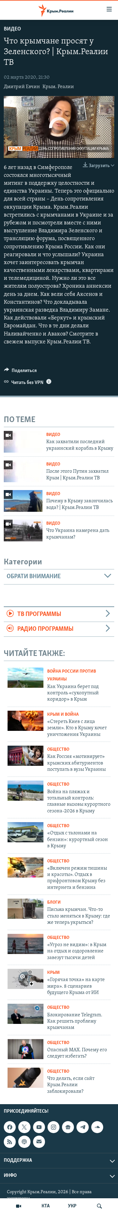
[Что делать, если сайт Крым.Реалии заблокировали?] (25, 1078)
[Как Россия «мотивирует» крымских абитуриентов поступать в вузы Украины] (25, 756)
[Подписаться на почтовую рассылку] (39, 1142)
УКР (72, 1206)
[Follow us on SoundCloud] (97, 1127)
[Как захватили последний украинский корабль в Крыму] (23, 442)
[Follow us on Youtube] (39, 1127)
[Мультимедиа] (18, 1206)
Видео (12, 29)
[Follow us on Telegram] (82, 1127)
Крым (53, 972)
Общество (58, 749)
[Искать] (99, 1206)
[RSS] (10, 1142)
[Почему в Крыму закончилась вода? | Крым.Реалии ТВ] (23, 501)
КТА (46, 1206)
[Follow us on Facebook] (10, 1127)
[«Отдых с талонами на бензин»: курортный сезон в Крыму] (25, 832)
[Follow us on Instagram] (53, 1127)
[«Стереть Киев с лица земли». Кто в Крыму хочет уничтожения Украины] (25, 721)
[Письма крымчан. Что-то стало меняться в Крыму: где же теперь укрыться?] (25, 909)
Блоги (54, 902)
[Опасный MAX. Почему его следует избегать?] (25, 1049)
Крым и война (63, 714)
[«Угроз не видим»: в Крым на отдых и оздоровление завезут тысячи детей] (25, 944)
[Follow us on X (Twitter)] (24, 1127)
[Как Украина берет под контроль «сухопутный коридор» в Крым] (25, 678)
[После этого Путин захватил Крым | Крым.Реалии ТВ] (23, 471)
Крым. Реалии (58, 86)
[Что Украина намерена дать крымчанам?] (23, 530)
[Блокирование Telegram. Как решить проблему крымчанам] (25, 1014)
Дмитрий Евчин (22, 86)
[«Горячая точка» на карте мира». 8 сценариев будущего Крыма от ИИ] (25, 979)
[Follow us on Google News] (68, 1127)
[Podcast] (24, 1142)
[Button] (20, 372)
